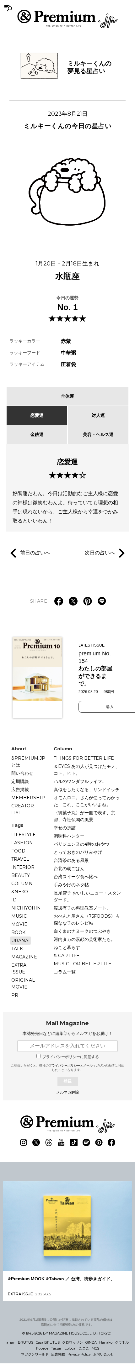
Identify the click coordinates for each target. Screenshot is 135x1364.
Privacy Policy (79, 1354)
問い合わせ (22, 773)
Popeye (42, 1348)
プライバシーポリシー (64, 1065)
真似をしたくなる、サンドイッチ (87, 789)
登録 (67, 1081)
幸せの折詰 (65, 828)
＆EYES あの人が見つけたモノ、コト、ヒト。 (87, 769)
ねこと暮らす (67, 947)
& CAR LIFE (66, 955)
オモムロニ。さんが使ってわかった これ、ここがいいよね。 (87, 801)
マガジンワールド (35, 1354)
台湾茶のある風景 (71, 860)
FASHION (22, 843)
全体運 (67, 396)
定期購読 (20, 781)
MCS (95, 1348)
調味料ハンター (69, 836)
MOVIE (19, 924)
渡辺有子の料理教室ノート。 (82, 908)
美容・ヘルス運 (98, 434)
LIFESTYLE (23, 834)
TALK (17, 949)
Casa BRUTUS (48, 1342)
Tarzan (56, 1348)
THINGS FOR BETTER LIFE (84, 758)
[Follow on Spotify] (86, 1142)
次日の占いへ (100, 552)
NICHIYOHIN (26, 908)
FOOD (18, 851)
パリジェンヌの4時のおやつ (81, 844)
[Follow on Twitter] (36, 1142)
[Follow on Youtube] (61, 1142)
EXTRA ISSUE (18, 968)
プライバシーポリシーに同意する (70, 1057)
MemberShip (28, 797)
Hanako (105, 1342)
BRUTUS (25, 1342)
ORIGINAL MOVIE (23, 983)
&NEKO (19, 891)
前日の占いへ (35, 552)
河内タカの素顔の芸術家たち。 (84, 939)
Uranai (20, 940)
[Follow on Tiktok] (74, 1142)
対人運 (98, 415)
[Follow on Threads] (48, 1142)
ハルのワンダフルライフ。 (80, 781)
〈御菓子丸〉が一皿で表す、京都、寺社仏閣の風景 (84, 816)
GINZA (91, 1342)
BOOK (18, 932)
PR (14, 995)
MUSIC (19, 916)
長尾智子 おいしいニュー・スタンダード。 (87, 896)
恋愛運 (37, 415)
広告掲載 (20, 789)
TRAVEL (20, 859)
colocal (70, 1348)
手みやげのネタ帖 (71, 885)
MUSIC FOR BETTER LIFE (82, 964)
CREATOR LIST (22, 809)
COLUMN (22, 883)
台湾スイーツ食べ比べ (76, 876)
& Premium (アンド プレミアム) (67, 18)
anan (11, 1342)
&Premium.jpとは (28, 761)
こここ (84, 1348)
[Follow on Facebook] (111, 1142)
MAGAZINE (24, 957)
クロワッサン (72, 1342)
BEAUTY (20, 875)
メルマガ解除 (67, 1092)
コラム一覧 (65, 972)
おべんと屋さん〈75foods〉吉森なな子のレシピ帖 (87, 919)
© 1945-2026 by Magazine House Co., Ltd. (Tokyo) (66, 1333)
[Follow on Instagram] (23, 1142)
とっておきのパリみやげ (78, 852)
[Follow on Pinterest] (99, 1142)
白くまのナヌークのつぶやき (82, 931)
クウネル (122, 1342)
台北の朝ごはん (69, 868)
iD (14, 900)
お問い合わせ (103, 1354)
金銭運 (37, 434)
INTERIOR (23, 867)
